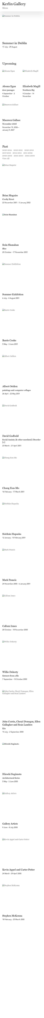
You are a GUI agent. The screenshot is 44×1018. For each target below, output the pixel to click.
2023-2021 (18, 150)
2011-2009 (27, 153)
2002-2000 (30, 156)
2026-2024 (7, 150)
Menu (5, 8)
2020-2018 (29, 150)
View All (6, 158)
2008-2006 (7, 156)
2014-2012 (17, 153)
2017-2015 (6, 153)
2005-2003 (18, 156)
